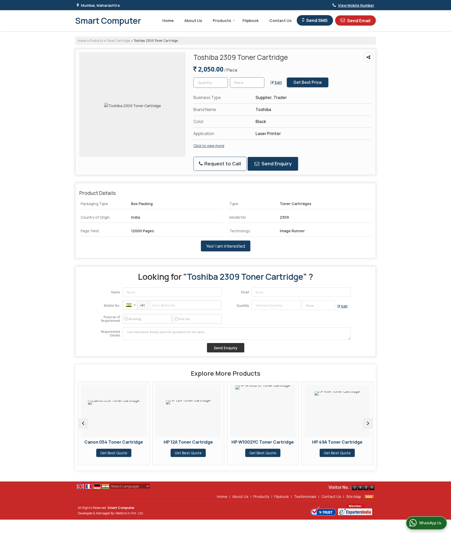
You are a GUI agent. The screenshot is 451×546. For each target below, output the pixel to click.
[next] (368, 423)
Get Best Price (307, 82)
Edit (278, 82)
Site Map (353, 496)
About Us (193, 20)
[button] (356, 5)
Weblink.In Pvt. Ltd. (129, 513)
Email (245, 292)
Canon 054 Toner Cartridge (113, 442)
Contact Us (280, 20)
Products (222, 20)
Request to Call (222, 163)
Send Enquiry (276, 163)
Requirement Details (110, 333)
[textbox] (247, 82)
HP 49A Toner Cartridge (337, 442)
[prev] (83, 423)
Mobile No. (112, 305)
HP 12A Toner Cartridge (188, 442)
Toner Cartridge (118, 40)
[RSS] (369, 496)
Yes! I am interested (225, 246)
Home (168, 20)
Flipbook (250, 20)
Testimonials (305, 496)
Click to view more (208, 145)
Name (115, 292)
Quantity (242, 305)
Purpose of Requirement (110, 319)
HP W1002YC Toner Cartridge (263, 442)
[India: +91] (130, 305)
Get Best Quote (113, 452)
